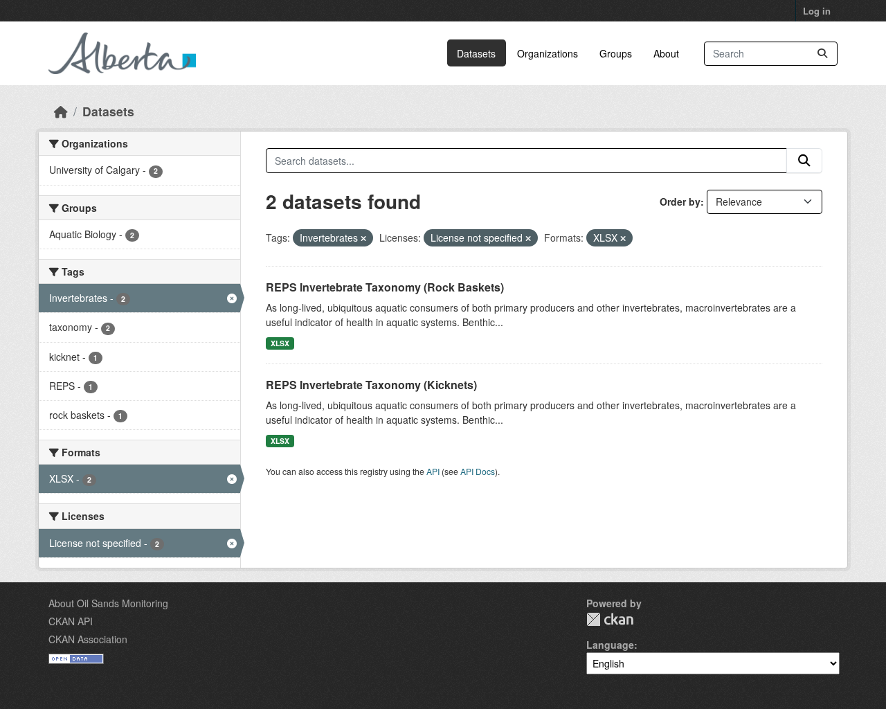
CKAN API (70, 621)
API (433, 471)
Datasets (476, 53)
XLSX (280, 343)
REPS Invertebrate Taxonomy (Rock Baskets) (385, 287)
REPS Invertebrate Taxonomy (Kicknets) (371, 385)
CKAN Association (87, 639)
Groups (615, 53)
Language (610, 645)
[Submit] (822, 54)
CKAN (609, 619)
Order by (680, 201)
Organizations (547, 53)
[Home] (61, 111)
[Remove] (363, 238)
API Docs (477, 471)
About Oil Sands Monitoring (108, 603)
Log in (817, 10)
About (666, 53)
